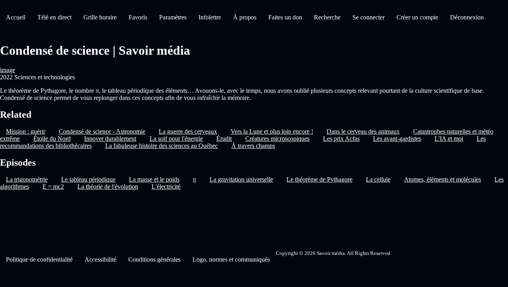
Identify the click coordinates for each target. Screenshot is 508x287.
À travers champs (253, 145)
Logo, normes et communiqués (231, 259)
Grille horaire (100, 17)
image (7, 70)
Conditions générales (154, 259)
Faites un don (285, 17)
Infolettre (209, 17)
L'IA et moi (449, 138)
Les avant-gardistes (397, 138)
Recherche (327, 17)
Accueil (15, 17)
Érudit (224, 138)
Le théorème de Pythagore (319, 179)
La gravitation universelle (241, 179)
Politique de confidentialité (39, 259)
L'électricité (166, 186)
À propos (244, 17)
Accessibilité (100, 259)
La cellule (378, 179)
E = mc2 (53, 186)
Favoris (138, 17)
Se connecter (368, 17)
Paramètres (173, 17)
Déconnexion (467, 17)
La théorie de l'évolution (107, 186)
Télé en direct (54, 17)
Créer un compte (417, 17)
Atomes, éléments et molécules (442, 179)
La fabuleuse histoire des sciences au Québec (161, 145)
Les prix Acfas (341, 138)
